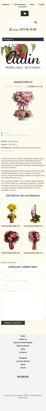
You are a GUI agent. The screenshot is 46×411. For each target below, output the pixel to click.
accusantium (8, 135)
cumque (27, 135)
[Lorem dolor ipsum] (11, 213)
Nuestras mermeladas (23, 342)
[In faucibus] (11, 240)
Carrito (41, 4)
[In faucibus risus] (34, 213)
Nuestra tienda (23, 346)
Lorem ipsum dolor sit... (11, 226)
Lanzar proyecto (7, 151)
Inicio (6, 86)
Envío (32, 4)
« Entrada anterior (8, 126)
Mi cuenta (22, 7)
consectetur (18, 135)
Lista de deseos (20, 4)
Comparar (5, 4)
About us (23, 339)
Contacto (23, 352)
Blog (23, 349)
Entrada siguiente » (37, 126)
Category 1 (18, 86)
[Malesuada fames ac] (34, 240)
